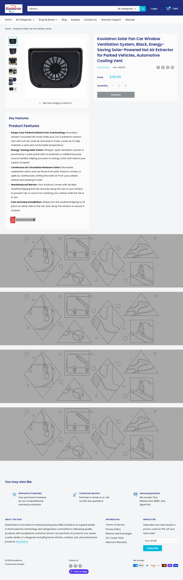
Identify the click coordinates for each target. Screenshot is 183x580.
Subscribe (152, 548)
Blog (64, 19)
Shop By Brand (47, 19)
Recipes (75, 19)
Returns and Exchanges (119, 533)
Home (8, 19)
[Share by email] (172, 67)
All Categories (23, 19)
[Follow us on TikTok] (80, 566)
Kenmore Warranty (116, 542)
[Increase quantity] (125, 85)
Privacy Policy (113, 529)
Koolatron (103, 67)
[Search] (143, 8)
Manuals (130, 19)
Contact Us (90, 19)
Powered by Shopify (14, 564)
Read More (22, 541)
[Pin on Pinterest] (163, 67)
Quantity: (102, 85)
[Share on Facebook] (158, 67)
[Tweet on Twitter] (167, 67)
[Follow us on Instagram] (75, 566)
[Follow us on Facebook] (70, 566)
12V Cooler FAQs (115, 537)
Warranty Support (111, 19)
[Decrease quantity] (112, 85)
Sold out (116, 94)
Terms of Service (115, 524)
